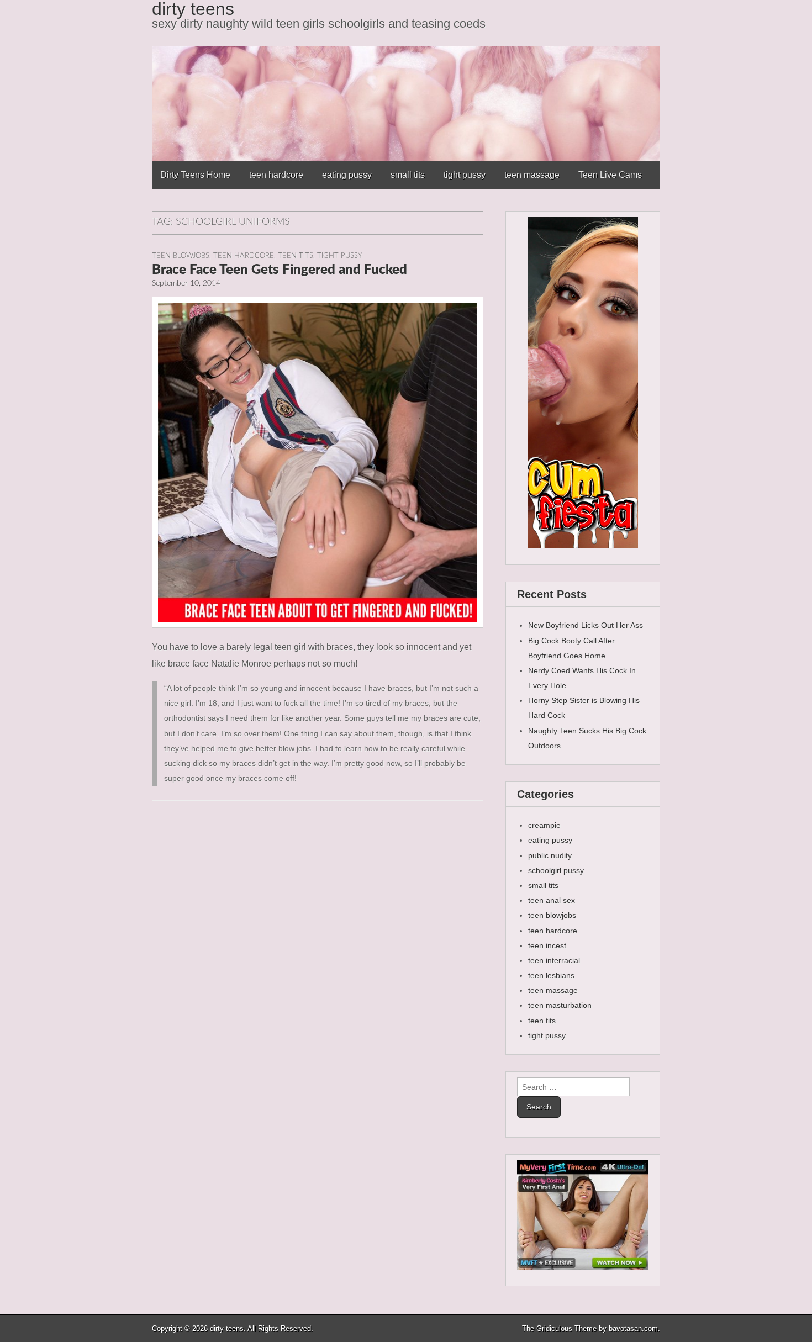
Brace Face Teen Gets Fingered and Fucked (279, 270)
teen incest (547, 945)
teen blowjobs (180, 255)
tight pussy (465, 174)
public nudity (550, 855)
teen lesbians (551, 975)
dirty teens (227, 1328)
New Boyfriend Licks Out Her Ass (585, 625)
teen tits (295, 255)
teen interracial (554, 960)
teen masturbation (560, 1005)
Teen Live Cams (610, 174)
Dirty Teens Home (195, 174)
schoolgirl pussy (556, 870)
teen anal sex (551, 900)
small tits (408, 174)
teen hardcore (276, 174)
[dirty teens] (406, 80)
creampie (544, 825)
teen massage (532, 174)
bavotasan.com (633, 1328)
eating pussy (347, 174)
